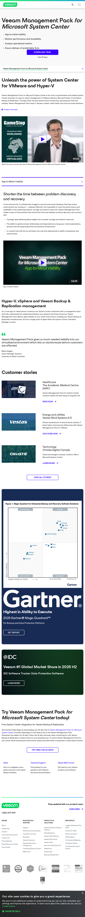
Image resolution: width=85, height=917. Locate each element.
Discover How (50, 433)
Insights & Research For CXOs (73, 826)
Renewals (26, 837)
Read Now (48, 401)
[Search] (72, 4)
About (4, 825)
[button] (42, 911)
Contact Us (6, 838)
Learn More (49, 463)
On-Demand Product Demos (72, 847)
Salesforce (48, 848)
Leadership (5, 828)
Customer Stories (71, 843)
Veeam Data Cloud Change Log (29, 844)
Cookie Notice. (8, 906)
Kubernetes (48, 851)
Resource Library (71, 834)
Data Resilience (49, 833)
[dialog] (42, 904)
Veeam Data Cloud (50, 839)
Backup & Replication (51, 855)
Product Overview (11, 109)
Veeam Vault (48, 842)
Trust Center (6, 847)
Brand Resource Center (10, 844)
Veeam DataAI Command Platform (52, 828)
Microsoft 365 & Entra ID (52, 845)
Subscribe (74, 809)
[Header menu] (79, 4)
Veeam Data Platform (51, 836)
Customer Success (29, 834)
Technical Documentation (32, 831)
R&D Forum (26, 851)
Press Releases (7, 841)
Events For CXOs (71, 831)
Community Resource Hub (32, 848)
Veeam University (29, 840)
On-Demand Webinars (73, 840)
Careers (4, 831)
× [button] (82, 893)
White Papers (70, 837)
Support (25, 827)
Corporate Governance (10, 835)
